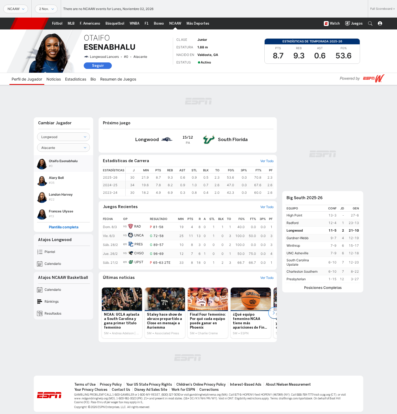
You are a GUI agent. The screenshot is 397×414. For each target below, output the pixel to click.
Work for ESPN (183, 390)
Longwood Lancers (104, 57)
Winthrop (293, 245)
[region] (200, 181)
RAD (137, 226)
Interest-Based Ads (245, 384)
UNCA (139, 235)
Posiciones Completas (323, 288)
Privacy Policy (111, 384)
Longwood (295, 230)
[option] (122, 313)
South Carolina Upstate (298, 262)
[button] (370, 23)
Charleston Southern (302, 271)
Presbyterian (296, 279)
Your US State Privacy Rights (149, 384)
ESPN (29, 23)
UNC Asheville (297, 253)
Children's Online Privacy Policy (201, 384)
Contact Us (121, 390)
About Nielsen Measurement (288, 384)
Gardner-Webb (297, 238)
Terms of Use (85, 384)
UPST (138, 262)
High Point (294, 215)
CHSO (139, 253)
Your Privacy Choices (90, 390)
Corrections (209, 390)
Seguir (98, 66)
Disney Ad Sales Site (150, 390)
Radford (292, 223)
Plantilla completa (63, 227)
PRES (138, 244)
